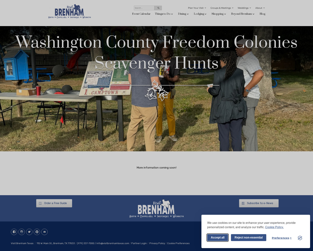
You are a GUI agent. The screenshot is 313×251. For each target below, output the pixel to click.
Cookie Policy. (274, 227)
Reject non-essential (249, 237)
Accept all (217, 237)
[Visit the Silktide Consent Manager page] (300, 238)
